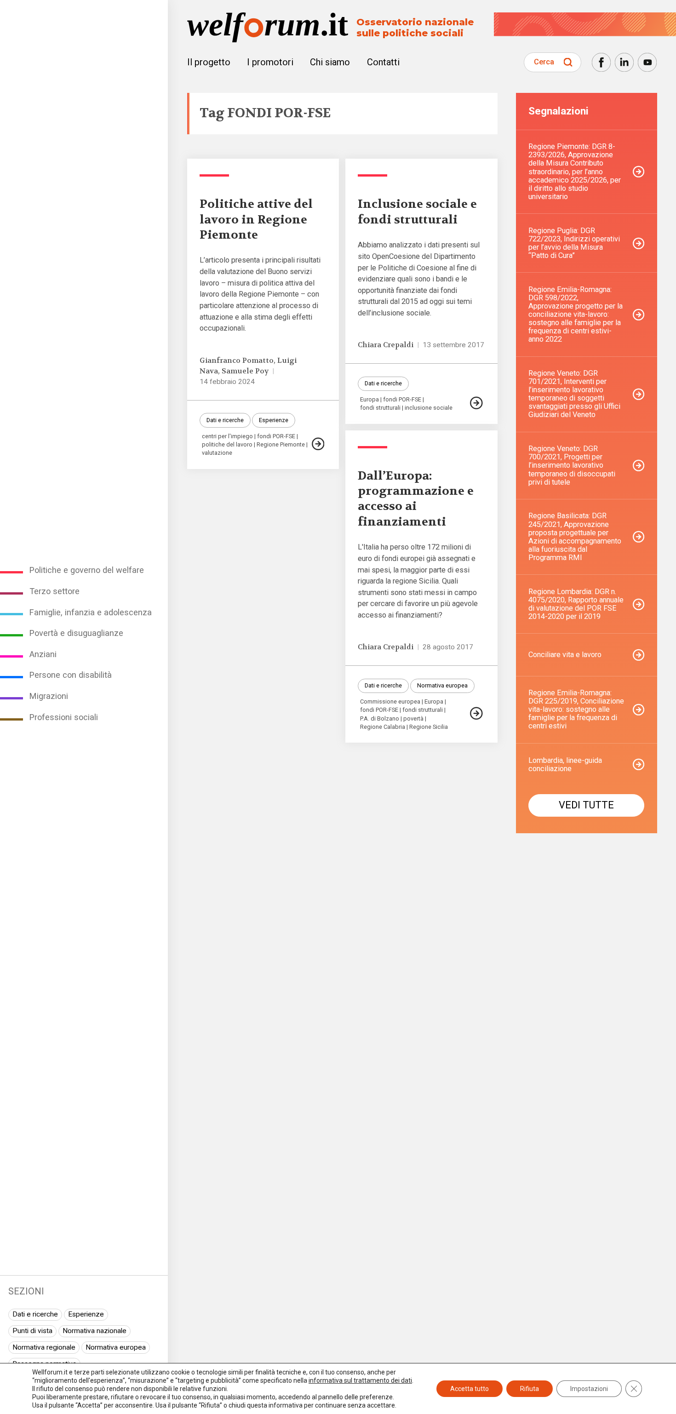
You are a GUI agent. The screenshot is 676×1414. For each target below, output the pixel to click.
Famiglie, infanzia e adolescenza (90, 612)
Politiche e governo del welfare (86, 570)
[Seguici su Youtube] (647, 62)
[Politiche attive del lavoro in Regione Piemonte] (318, 443)
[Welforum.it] (84, 6)
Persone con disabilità (70, 675)
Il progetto (208, 62)
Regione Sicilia (428, 727)
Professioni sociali (63, 717)
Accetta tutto (469, 1388)
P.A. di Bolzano (379, 719)
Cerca (544, 61)
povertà (413, 719)
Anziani (43, 654)
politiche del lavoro (227, 445)
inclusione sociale (429, 408)
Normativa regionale (43, 1347)
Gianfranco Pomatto (237, 360)
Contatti (383, 62)
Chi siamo (330, 62)
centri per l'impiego (227, 437)
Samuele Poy (245, 371)
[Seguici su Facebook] (601, 62)
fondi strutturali (380, 408)
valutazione (217, 453)
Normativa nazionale (94, 1331)
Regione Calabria (382, 727)
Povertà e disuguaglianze (76, 633)
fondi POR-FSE (276, 437)
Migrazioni (48, 696)
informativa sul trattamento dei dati (360, 1380)
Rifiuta (529, 1388)
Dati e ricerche (35, 1314)
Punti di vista (32, 1331)
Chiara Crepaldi (385, 344)
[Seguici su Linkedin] (624, 62)
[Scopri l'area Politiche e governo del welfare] (214, 176)
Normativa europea (116, 1347)
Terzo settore (54, 591)
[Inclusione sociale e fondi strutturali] (476, 403)
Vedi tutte (586, 805)
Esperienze (86, 1314)
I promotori (270, 62)
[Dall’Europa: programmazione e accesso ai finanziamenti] (476, 713)
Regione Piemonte (281, 445)
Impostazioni (589, 1388)
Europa (369, 400)
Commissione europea (390, 702)
